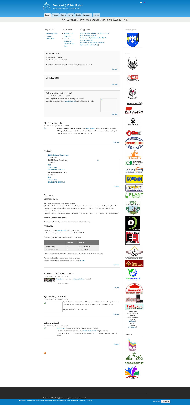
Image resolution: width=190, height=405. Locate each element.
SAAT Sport (132, 327)
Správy (70, 15)
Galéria (63, 15)
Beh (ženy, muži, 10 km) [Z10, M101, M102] (94, 33)
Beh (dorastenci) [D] (86, 40)
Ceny (65, 46)
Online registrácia (52, 33)
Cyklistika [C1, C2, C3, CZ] (89, 45)
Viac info (89, 400)
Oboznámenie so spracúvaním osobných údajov (69, 41)
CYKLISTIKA (52, 167)
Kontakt (78, 15)
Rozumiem (156, 401)
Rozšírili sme (61, 328)
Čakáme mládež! (51, 322)
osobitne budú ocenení (89, 331)
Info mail (96, 15)
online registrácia (78, 279)
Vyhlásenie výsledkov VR (55, 296)
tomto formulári (62, 230)
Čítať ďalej (114, 69)
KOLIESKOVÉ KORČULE (56, 170)
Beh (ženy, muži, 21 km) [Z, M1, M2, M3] (94, 38)
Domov (47, 15)
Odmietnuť (165, 401)
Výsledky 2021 (68, 33)
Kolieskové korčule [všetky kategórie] (92, 42)
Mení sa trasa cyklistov (54, 122)
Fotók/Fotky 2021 (54, 53)
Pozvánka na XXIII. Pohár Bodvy (59, 273)
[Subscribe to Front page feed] (45, 352)
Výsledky (55, 15)
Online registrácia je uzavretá (59, 93)
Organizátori (87, 15)
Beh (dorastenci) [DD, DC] (88, 35)
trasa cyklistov (90, 128)
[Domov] (46, 6)
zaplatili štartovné (70, 101)
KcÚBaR (132, 321)
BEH (49, 165)
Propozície (67, 36)
